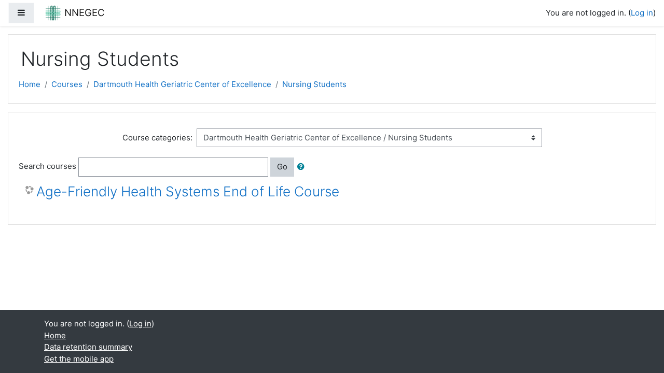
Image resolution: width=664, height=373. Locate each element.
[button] (303, 167)
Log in (642, 13)
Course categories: (157, 137)
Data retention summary (88, 347)
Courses (66, 84)
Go (282, 166)
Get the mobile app (79, 359)
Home (29, 84)
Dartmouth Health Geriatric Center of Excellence (182, 84)
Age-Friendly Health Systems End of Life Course (187, 191)
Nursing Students (314, 84)
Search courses (47, 166)
